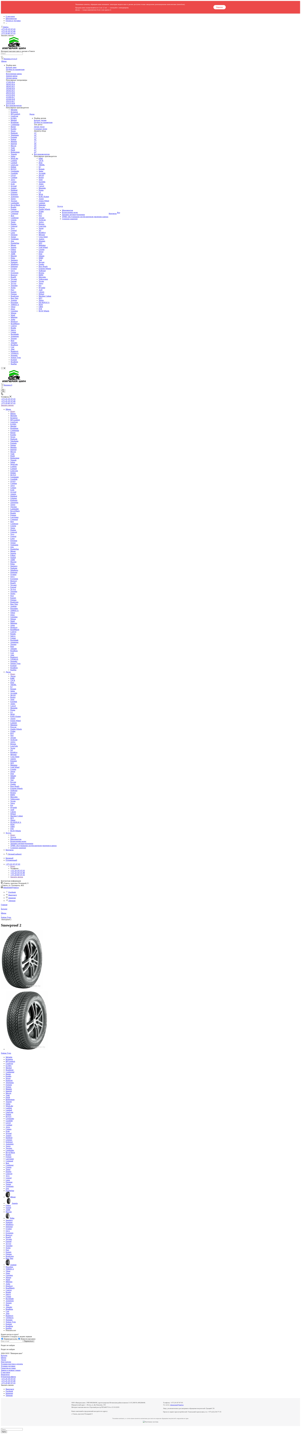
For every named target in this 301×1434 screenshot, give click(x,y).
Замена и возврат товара (10, 1370)
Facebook (12, 892)
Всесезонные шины (14, 74)
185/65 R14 (10, 84)
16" (35, 139)
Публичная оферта (8, 1377)
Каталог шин (11, 67)
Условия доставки (8, 1366)
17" (35, 141)
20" (35, 148)
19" (35, 146)
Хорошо (219, 7)
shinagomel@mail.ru (11, 887)
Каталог (4, 1355)
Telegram (11, 901)
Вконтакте (12, 895)
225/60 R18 (10, 99)
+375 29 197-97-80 (8, 31)
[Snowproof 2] (22, 988)
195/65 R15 (10, 91)
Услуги (13, 837)
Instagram (12, 898)
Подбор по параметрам (15, 69)
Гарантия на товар (8, 1368)
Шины (13, 414)
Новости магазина (27, 1339)
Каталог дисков (40, 120)
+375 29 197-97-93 (8, 29)
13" (35, 133)
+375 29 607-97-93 (8, 33)
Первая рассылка (10, 1339)
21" (35, 150)
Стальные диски (40, 129)
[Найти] (2, 56)
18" (35, 144)
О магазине (5, 1372)
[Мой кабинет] (2, 388)
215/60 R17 (10, 97)
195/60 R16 (10, 89)
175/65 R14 (10, 82)
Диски (13, 676)
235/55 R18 (10, 103)
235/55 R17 (10, 101)
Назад (12, 411)
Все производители (14, 105)
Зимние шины (11, 76)
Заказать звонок (7, 405)
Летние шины (11, 78)
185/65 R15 (10, 86)
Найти (4, 1432)
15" (35, 137)
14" (35, 135)
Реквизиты (5, 1375)
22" (35, 152)
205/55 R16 (10, 93)
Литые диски (39, 127)
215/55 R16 (10, 95)
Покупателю (6, 1362)
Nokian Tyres (6, 1053)
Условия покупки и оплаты (12, 1364)
